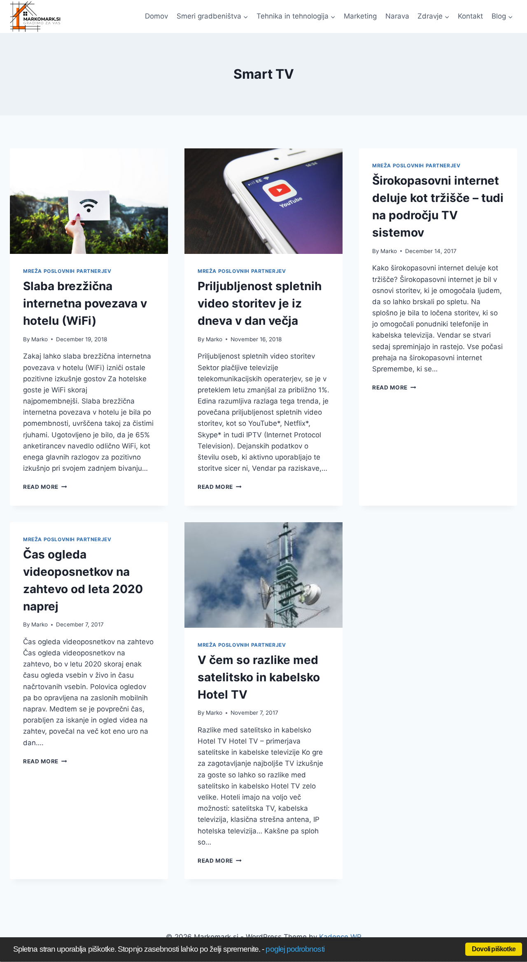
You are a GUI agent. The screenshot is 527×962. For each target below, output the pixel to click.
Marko (39, 339)
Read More (45, 486)
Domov (156, 16)
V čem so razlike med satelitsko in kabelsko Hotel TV (259, 677)
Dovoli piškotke (493, 949)
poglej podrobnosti (295, 949)
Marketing (360, 16)
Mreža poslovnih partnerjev (67, 271)
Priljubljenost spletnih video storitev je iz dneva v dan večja (260, 303)
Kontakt (470, 16)
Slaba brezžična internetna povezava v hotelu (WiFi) (85, 303)
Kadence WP (340, 937)
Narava (397, 16)
